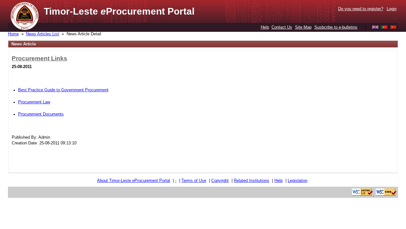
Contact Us (282, 27)
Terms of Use (193, 180)
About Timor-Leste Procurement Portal (133, 180)
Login (391, 8)
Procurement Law (34, 102)
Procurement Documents (41, 114)
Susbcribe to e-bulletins (335, 27)
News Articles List (42, 33)
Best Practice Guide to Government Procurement (63, 89)
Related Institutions (251, 180)
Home (13, 33)
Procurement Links (39, 58)
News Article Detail (84, 33)
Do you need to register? (360, 8)
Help (265, 27)
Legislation (297, 180)
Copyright (220, 180)
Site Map (303, 27)
